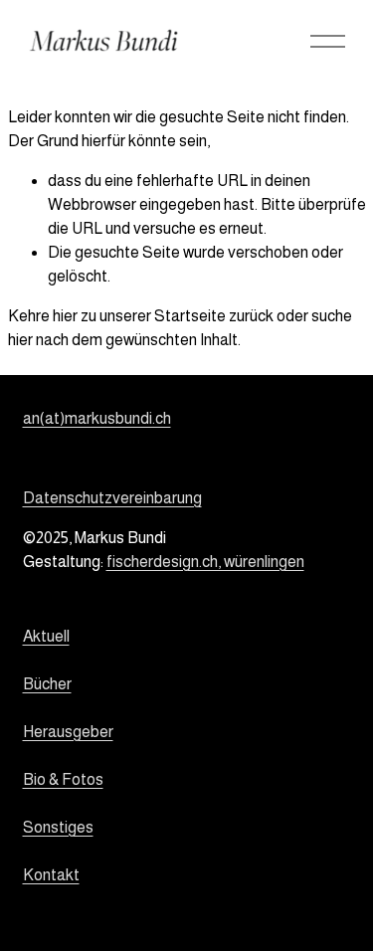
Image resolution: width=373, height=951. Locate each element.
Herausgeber (68, 731)
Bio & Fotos (63, 779)
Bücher (47, 683)
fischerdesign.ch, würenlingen (205, 561)
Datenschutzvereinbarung (112, 497)
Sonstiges (58, 827)
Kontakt (51, 874)
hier (65, 315)
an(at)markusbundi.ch (97, 418)
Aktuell (46, 636)
